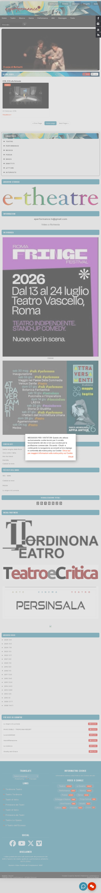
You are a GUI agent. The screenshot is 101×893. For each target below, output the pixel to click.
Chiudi (70, 457)
